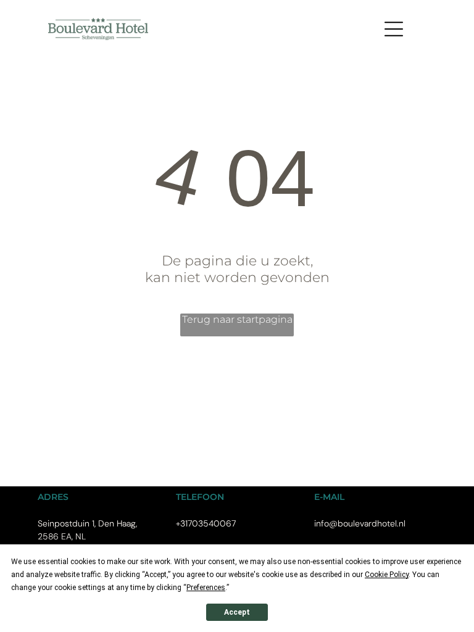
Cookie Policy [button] (387, 574)
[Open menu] (394, 29)
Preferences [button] (205, 587)
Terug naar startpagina (237, 319)
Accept (237, 612)
